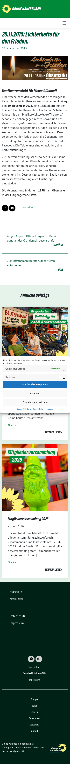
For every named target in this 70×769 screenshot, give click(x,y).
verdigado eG (17, 751)
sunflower (27, 747)
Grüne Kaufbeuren (26, 9)
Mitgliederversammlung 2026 (28, 519)
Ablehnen (35, 393)
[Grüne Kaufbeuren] (6, 8)
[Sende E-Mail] (12, 208)
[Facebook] (31, 659)
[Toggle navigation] (64, 23)
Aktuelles (28, 207)
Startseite (16, 592)
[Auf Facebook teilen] (5, 208)
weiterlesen (53, 432)
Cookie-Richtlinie (24, 409)
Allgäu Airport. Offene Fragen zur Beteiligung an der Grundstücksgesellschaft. (35, 240)
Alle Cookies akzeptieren (35, 384)
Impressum (48, 409)
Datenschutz (38, 409)
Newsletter (16, 599)
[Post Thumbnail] (35, 340)
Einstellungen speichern (35, 402)
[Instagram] (38, 659)
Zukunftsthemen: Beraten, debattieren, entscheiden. (35, 265)
